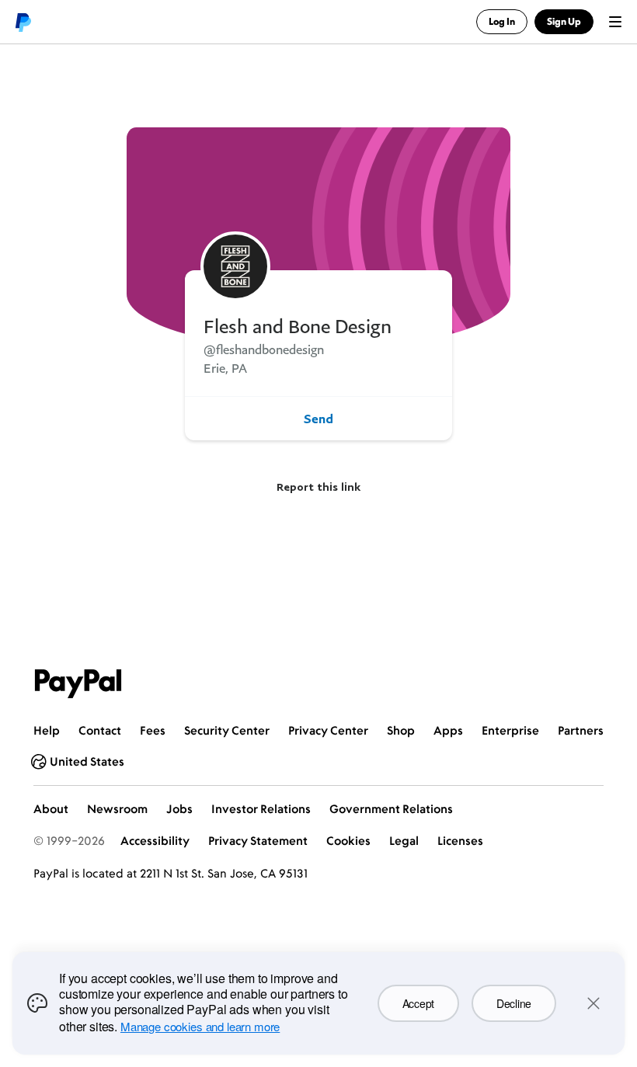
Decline (513, 1003)
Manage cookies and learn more (200, 1026)
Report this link (318, 486)
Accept (418, 1003)
